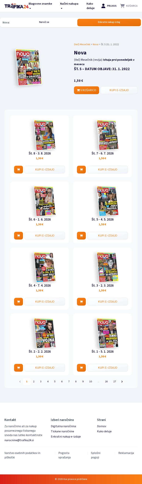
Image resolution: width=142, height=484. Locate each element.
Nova (95, 44)
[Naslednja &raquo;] (122, 381)
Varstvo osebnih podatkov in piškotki (22, 455)
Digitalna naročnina (63, 426)
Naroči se (44, 22)
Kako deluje (91, 6)
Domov (101, 426)
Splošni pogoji (95, 455)
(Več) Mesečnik (82, 44)
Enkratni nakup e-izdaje (66, 437)
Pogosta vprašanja (64, 455)
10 (90, 381)
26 (106, 381)
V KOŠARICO (88, 90)
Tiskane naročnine (62, 431)
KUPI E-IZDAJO (119, 90)
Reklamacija (126, 453)
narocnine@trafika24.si (19, 440)
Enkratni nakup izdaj (109, 22)
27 (114, 381)
